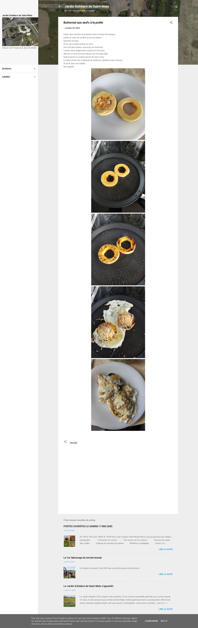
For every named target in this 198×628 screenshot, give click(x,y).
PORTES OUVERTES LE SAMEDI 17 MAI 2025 (88, 526)
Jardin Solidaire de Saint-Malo (87, 6)
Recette (73, 443)
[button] (171, 23)
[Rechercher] (176, 7)
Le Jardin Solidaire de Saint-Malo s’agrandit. (89, 586)
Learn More (151, 621)
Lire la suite (166, 549)
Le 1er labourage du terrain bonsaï (83, 557)
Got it (164, 621)
